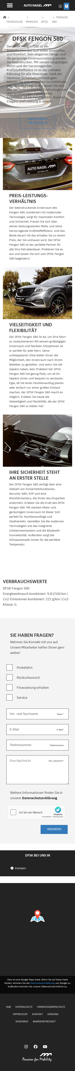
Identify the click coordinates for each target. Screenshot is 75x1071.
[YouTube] (45, 1046)
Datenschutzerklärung (39, 798)
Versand (52, 1014)
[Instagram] (26, 1046)
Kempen (20, 868)
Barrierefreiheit (44, 1021)
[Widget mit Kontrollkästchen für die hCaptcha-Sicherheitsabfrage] (36, 812)
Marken (32, 21)
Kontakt (37, 1014)
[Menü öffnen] (9, 5)
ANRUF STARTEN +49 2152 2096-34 (37, 121)
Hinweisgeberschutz (51, 1006)
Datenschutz (23, 1006)
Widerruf (22, 1021)
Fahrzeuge (15, 21)
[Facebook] (35, 1046)
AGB (8, 1006)
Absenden (54, 829)
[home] (5, 17)
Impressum (20, 1014)
